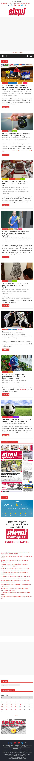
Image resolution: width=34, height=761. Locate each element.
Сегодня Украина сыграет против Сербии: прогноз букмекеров (16, 420)
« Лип (16, 715)
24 (2, 709)
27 (15, 709)
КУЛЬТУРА (5, 179)
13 (15, 704)
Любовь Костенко (26, 238)
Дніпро (21, 91)
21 (20, 706)
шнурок (25, 139)
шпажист (22, 338)
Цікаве (14, 131)
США (14, 382)
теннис (4, 242)
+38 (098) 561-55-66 (18, 757)
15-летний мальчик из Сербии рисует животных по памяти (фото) (15, 285)
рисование (15, 291)
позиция (18, 239)
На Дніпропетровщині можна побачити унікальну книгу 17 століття (15, 183)
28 (20, 709)
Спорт (22, 93)
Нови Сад (4, 239)
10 (2, 704)
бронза (21, 336)
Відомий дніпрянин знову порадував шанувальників (13, 333)
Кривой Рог (18, 238)
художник (9, 293)
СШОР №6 (4, 95)
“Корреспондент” (16, 150)
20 (15, 706)
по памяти (9, 291)
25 (6, 709)
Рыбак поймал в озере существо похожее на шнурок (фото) (16, 134)
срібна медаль (27, 93)
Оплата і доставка (8, 745)
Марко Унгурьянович (25, 137)
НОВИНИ (5, 83)
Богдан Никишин (15, 336)
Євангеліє (13, 187)
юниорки (8, 242)
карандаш (18, 289)
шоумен (18, 382)
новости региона (11, 239)
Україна (16, 417)
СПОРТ (25, 83)
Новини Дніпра (12, 83)
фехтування (10, 95)
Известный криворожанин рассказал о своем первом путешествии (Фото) (13, 376)
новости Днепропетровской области (11, 189)
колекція (18, 187)
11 (6, 704)
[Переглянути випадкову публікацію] (31, 56)
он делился (23, 389)
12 (11, 704)
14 (20, 704)
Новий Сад (13, 93)
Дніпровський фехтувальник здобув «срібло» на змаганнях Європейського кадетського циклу (17, 87)
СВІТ (10, 131)
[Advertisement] (17, 34)
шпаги (15, 95)
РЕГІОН (20, 83)
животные (13, 289)
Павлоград (22, 189)
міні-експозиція (24, 187)
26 (11, 709)
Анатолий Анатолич (15, 380)
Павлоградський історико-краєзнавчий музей (13, 191)
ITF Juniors (13, 238)
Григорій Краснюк (15, 91)
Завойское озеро (15, 137)
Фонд (7, 193)
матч (12, 423)
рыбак (7, 139)
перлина (26, 191)
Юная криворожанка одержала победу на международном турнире (15, 233)
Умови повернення (19, 745)
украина (20, 423)
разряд (22, 239)
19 (11, 706)
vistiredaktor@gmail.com (19, 758)
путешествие (5, 382)
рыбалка (11, 139)
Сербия (18, 93)
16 (29, 704)
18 (6, 706)
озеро (3, 139)
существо (20, 139)
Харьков (24, 423)
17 (2, 706)
